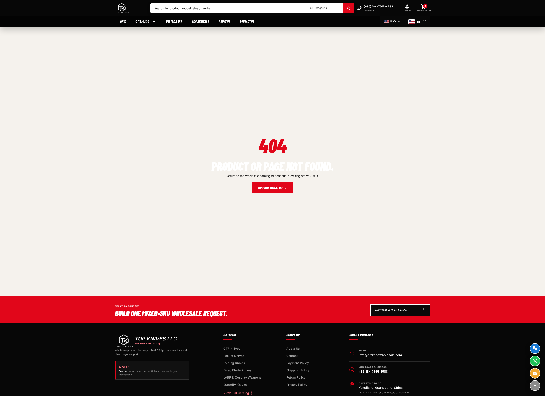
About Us (224, 21)
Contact (292, 356)
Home (123, 21)
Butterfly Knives (235, 384)
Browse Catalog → (272, 188)
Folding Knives (234, 363)
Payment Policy (297, 363)
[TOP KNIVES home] (129, 8)
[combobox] (228, 8)
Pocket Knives (233, 356)
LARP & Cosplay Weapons (242, 377)
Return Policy (296, 377)
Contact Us (247, 21)
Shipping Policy (297, 370)
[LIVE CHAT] (535, 348)
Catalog (142, 21)
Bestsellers (174, 21)
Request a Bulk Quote (390, 310)
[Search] (348, 8)
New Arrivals (200, 21)
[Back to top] (535, 385)
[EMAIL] (535, 373)
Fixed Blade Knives (237, 370)
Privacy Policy (296, 384)
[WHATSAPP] (535, 361)
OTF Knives (231, 348)
